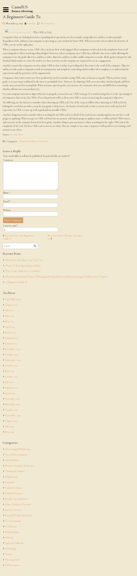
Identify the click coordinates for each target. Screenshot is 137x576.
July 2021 (9, 382)
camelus (31, 23)
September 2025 (13, 299)
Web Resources (12, 565)
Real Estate (11, 526)
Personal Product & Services (18, 515)
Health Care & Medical (16, 498)
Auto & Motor (12, 460)
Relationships (12, 532)
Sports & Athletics (14, 543)
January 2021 (11, 387)
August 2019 (11, 420)
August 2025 (11, 304)
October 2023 (11, 365)
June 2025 (9, 315)
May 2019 (9, 432)
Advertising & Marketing (17, 449)
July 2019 (9, 426)
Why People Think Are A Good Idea (23, 271)
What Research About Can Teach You (24, 260)
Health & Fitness (13, 493)
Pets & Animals (13, 521)
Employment (11, 476)
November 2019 (12, 404)
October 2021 (11, 376)
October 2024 (11, 354)
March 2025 (10, 332)
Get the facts (16, 134)
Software (9, 537)
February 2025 (12, 338)
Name (7, 192)
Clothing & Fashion (14, 471)
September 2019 (12, 415)
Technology (10, 548)
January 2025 (11, 343)
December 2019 (12, 398)
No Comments (48, 23)
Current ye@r (10, 225)
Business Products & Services (33, 141)
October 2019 (11, 409)
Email (6, 201)
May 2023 (9, 371)
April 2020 (10, 393)
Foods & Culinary (13, 487)
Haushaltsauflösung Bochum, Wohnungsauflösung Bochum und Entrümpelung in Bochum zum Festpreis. (57, 276)
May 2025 (9, 321)
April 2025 (10, 326)
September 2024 (13, 360)
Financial (9, 482)
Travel (8, 554)
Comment (8, 160)
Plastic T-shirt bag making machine (23, 265)
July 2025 (9, 310)
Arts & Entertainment (16, 454)
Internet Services (13, 509)
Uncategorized (12, 559)
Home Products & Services (18, 504)
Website (7, 210)
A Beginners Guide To (16, 282)
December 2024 (12, 349)
